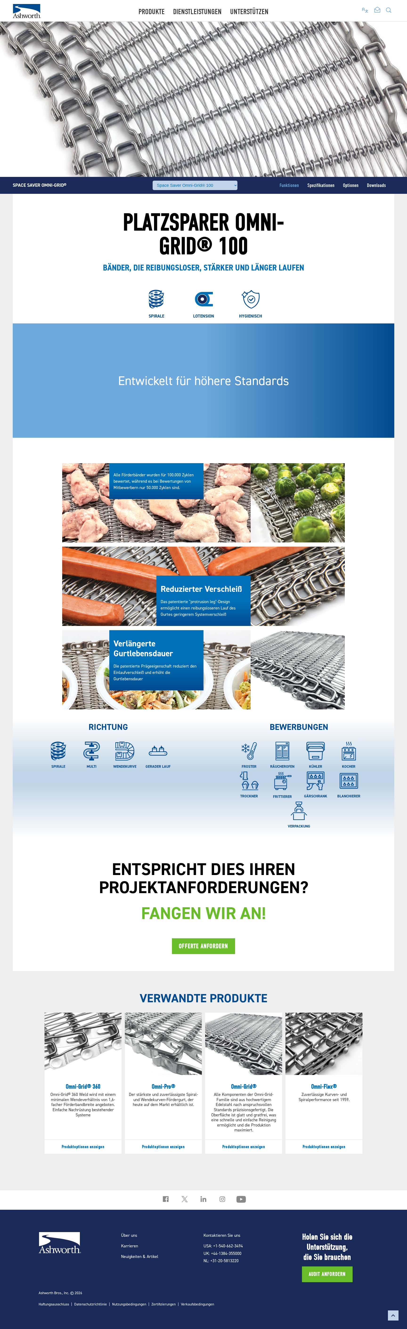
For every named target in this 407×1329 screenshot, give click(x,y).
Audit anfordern (327, 1274)
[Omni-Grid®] (243, 1083)
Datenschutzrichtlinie (90, 1304)
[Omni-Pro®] (163, 1083)
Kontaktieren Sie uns (222, 1235)
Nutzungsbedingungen (129, 1304)
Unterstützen (249, 11)
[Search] (388, 11)
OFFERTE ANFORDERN (203, 946)
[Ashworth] (27, 16)
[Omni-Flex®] (324, 1083)
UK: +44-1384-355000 (222, 1253)
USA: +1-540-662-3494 (223, 1245)
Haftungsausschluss (54, 1304)
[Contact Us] (377, 10)
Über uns (129, 1235)
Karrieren (129, 1245)
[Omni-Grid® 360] (83, 1083)
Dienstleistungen (197, 11)
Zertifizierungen (163, 1304)
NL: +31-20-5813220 (221, 1260)
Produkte (151, 11)
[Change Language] (365, 9)
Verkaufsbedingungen (197, 1304)
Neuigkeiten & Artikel (139, 1256)
